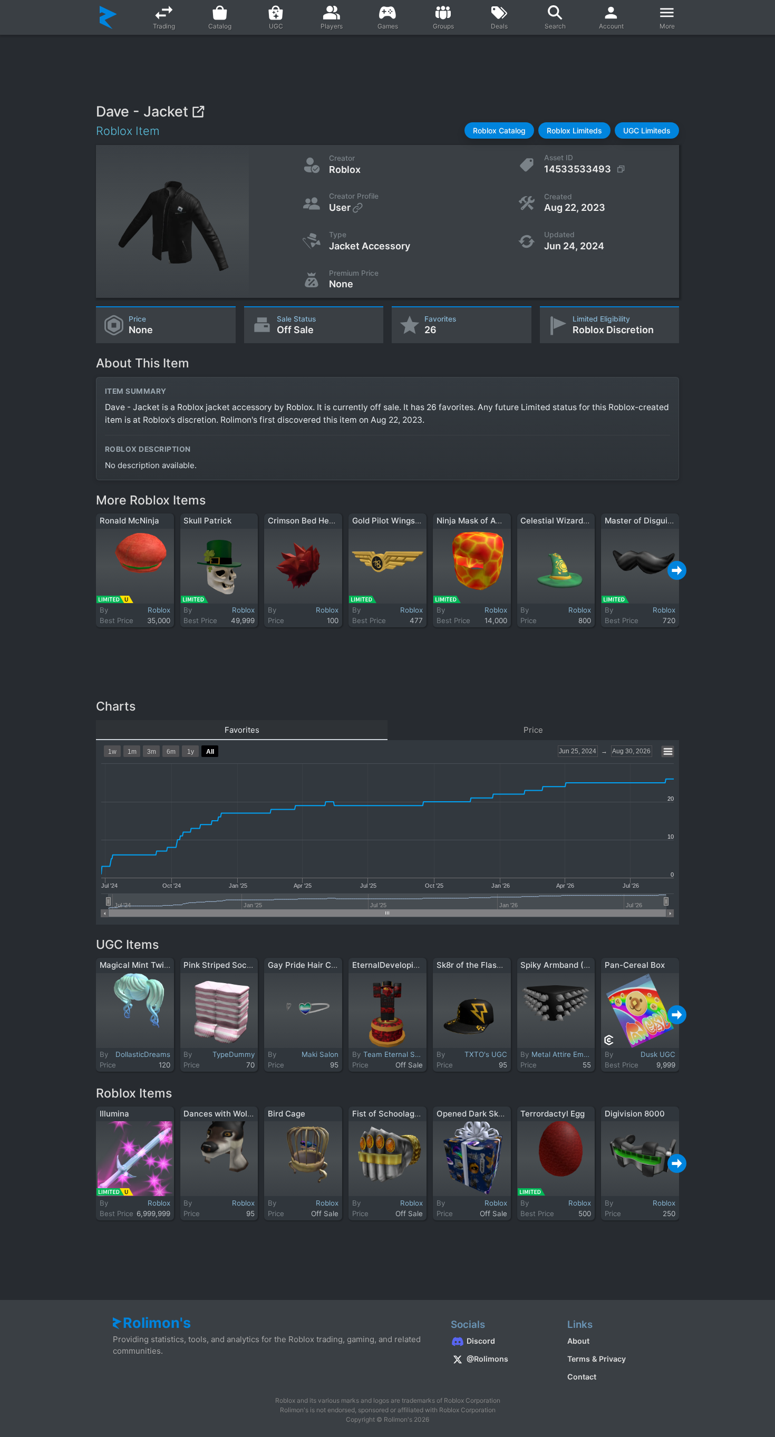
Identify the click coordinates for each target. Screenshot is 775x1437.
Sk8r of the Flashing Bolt (483, 965)
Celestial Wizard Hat (559, 521)
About (578, 1340)
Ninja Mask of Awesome (482, 521)
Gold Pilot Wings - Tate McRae (410, 521)
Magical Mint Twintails (142, 965)
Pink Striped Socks (219, 965)
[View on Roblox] (198, 111)
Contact (581, 1376)
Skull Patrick (207, 521)
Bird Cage (286, 1114)
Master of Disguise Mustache (660, 521)
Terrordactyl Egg (552, 1114)
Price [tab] (533, 730)
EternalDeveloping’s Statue (404, 965)
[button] (499, 130)
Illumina (114, 1114)
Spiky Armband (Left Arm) (570, 965)
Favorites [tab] (242, 730)
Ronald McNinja (129, 521)
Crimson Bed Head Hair (312, 521)
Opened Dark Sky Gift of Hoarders (502, 1114)
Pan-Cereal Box (635, 965)
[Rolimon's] (108, 17)
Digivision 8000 (635, 1114)
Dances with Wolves (222, 1114)
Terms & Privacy (596, 1358)
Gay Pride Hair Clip (304, 965)
